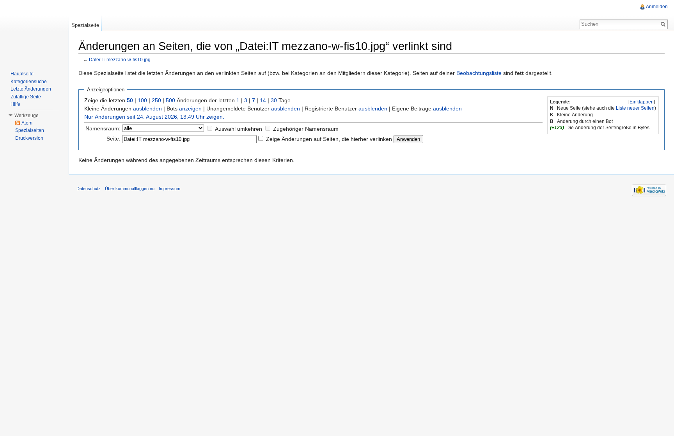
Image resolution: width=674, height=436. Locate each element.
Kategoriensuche (29, 81)
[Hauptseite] (34, 31)
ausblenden (147, 108)
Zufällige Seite (26, 97)
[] (641, 102)
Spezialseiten (29, 130)
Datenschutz (88, 188)
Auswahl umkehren (238, 129)
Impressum (169, 188)
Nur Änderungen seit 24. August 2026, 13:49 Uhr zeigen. (154, 117)
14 (263, 100)
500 (170, 100)
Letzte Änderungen (31, 89)
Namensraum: (103, 128)
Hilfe (15, 104)
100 (142, 100)
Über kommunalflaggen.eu (129, 188)
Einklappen (642, 102)
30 (274, 100)
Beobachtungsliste (479, 73)
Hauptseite (22, 74)
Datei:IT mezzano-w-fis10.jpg (120, 59)
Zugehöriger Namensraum (306, 129)
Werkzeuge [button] (26, 115)
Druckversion (29, 138)
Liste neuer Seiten (635, 108)
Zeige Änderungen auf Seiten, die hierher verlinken (329, 139)
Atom (26, 123)
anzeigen (190, 108)
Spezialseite (85, 25)
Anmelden (657, 6)
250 (156, 100)
